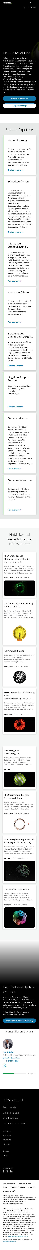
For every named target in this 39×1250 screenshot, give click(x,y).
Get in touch (9, 1107)
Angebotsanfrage (19, 106)
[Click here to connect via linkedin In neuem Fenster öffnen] (4, 1065)
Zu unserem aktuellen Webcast (19, 1021)
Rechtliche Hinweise (24, 1184)
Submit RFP (6, 1144)
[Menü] (35, 2)
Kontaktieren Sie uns (19, 98)
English (25, 7)
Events (5, 1155)
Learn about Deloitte (14, 1123)
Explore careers (11, 1112)
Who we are (7, 1131)
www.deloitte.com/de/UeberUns (18, 1236)
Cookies (5, 1187)
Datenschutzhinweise (18, 1187)
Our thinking (7, 1140)
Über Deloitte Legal (9, 1184)
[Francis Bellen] (8, 1044)
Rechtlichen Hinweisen (9, 1241)
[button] (30, 3)
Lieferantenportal (8, 1191)
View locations (10, 1118)
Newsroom (6, 1151)
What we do (7, 1135)
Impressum (31, 1187)
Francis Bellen (8, 1052)
